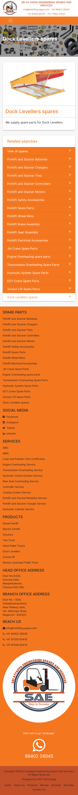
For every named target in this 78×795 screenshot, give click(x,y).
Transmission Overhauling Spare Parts (33, 265)
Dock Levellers (11, 551)
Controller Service (13, 486)
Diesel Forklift (11, 523)
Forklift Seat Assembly (22, 232)
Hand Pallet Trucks (14, 545)
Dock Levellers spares (22, 297)
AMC (5, 447)
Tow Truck (9, 540)
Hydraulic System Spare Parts (27, 273)
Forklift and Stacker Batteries (27, 159)
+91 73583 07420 (56, 13)
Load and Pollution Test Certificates (24, 458)
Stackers (8, 534)
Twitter (10, 427)
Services (56, 785)
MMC (6, 453)
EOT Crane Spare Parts (23, 281)
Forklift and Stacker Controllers (28, 183)
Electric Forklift (11, 528)
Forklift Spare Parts (20, 208)
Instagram (12, 422)
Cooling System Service (17, 492)
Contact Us (39, 789)
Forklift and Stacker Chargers (27, 167)
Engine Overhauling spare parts (28, 256)
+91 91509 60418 (16, 639)
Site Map (69, 785)
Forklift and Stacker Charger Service (24, 503)
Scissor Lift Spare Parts (23, 289)
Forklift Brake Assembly (23, 224)
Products (32, 785)
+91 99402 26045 (60, 9)
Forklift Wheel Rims (20, 216)
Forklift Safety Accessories (25, 200)
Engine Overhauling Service (19, 464)
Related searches (22, 141)
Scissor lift (9, 556)
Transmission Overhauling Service (23, 470)
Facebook (12, 416)
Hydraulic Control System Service (22, 475)
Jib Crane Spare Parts (22, 248)
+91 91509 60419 (36, 13)
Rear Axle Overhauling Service (21, 481)
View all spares (17, 151)
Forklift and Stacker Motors (26, 192)
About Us (19, 785)
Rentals (44, 785)
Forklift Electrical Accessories (27, 240)
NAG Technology (46, 779)
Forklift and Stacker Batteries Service (25, 497)
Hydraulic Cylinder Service (18, 509)
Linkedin (11, 433)
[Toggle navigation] (11, 20)
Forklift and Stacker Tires (24, 175)
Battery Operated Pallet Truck (20, 562)
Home (8, 785)
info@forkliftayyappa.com (36, 9)
